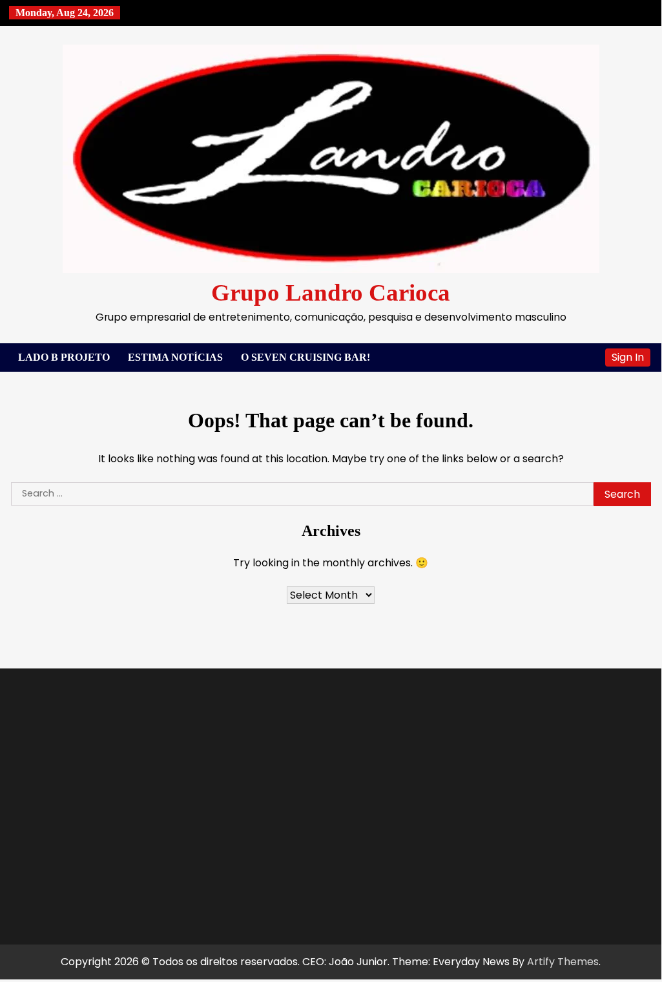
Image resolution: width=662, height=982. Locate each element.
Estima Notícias (175, 357)
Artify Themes (563, 961)
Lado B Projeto (64, 357)
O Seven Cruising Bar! (305, 357)
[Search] (589, 357)
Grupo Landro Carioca (330, 292)
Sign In (628, 357)
